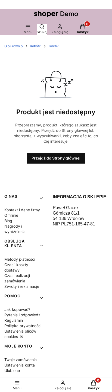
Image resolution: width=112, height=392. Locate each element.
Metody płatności (19, 259)
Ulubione (12, 370)
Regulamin (13, 320)
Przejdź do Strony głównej (56, 158)
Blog (8, 220)
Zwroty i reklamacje (21, 286)
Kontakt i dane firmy (22, 210)
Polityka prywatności (22, 325)
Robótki (36, 46)
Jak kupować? (17, 309)
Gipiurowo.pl (13, 46)
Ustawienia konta (19, 365)
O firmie (11, 215)
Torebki (54, 46)
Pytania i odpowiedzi (22, 315)
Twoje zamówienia (20, 359)
